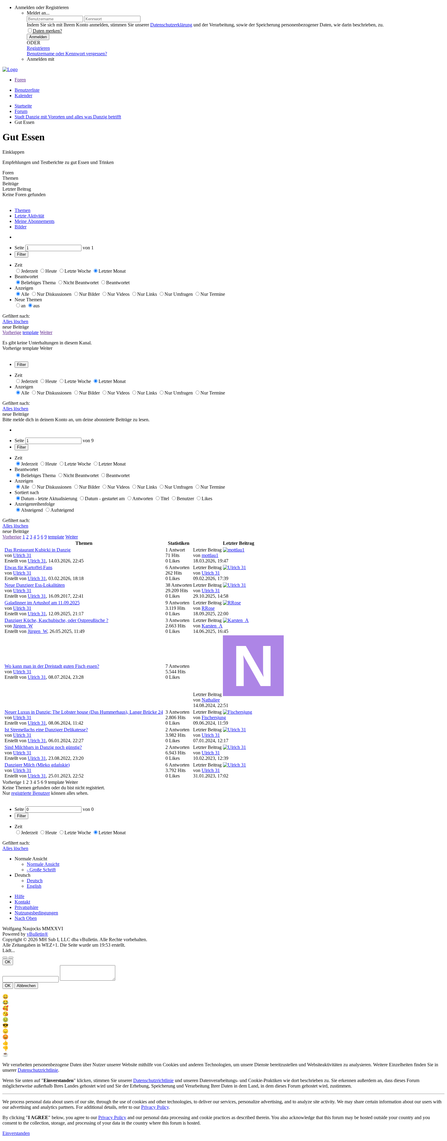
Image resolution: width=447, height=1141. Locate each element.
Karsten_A (212, 625)
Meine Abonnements (34, 221)
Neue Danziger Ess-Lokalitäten (35, 585)
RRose (208, 608)
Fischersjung (214, 717)
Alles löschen (15, 321)
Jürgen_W (23, 625)
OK (8, 962)
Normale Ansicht (43, 864)
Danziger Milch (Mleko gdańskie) (37, 764)
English (34, 886)
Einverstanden (16, 1133)
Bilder (20, 226)
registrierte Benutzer (30, 793)
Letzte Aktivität (29, 215)
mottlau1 (210, 555)
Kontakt (22, 901)
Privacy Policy (155, 1107)
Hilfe (19, 896)
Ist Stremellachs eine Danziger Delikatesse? (46, 729)
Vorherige (11, 332)
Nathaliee (211, 699)
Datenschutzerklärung (171, 24)
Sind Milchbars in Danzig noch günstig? (43, 747)
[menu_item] (223, 996)
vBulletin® (37, 934)
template (31, 332)
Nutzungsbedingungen (36, 912)
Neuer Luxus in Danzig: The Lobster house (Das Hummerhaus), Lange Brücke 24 (84, 712)
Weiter (46, 332)
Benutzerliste (27, 90)
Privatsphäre (26, 907)
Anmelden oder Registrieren (42, 7)
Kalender (23, 95)
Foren (20, 79)
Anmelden (38, 37)
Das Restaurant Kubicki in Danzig (38, 549)
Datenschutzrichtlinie (38, 1070)
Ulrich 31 (22, 555)
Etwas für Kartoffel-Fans (28, 567)
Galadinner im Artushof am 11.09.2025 (42, 602)
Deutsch (35, 880)
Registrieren (38, 48)
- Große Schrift (41, 869)
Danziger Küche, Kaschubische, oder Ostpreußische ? (56, 620)
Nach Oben (26, 918)
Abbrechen (26, 985)
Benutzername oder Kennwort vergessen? (67, 53)
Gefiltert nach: (16, 316)
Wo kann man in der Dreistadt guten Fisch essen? (52, 666)
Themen (22, 210)
